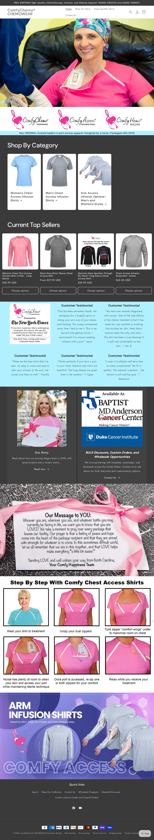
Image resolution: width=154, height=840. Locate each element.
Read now (39, 469)
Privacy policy (84, 833)
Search (35, 792)
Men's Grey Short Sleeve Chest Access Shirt (56, 274)
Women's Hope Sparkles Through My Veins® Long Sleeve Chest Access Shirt (95, 276)
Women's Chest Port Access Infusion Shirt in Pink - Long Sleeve (17, 276)
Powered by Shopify (54, 833)
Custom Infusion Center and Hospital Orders (77, 797)
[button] (130, 12)
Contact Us (110, 477)
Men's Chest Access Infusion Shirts (57, 196)
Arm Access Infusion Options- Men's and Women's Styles (93, 198)
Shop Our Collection (52, 792)
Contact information (133, 833)
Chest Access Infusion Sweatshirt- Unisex (127, 274)
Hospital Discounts (111, 792)
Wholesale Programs (88, 792)
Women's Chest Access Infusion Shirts (22, 196)
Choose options (20, 290)
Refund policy (70, 833)
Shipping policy (115, 833)
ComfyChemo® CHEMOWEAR (33, 833)
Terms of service (99, 833)
